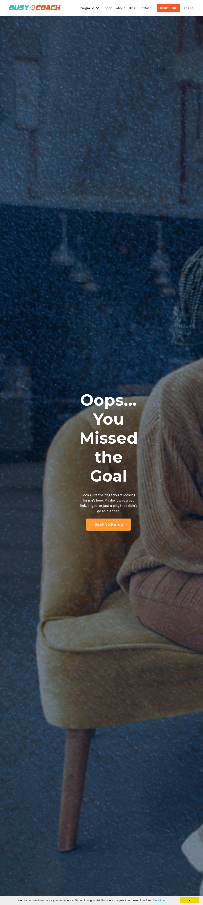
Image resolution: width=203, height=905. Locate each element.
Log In (188, 8)
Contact (145, 8)
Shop (108, 8)
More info (159, 900)
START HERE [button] (168, 8)
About (120, 8)
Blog (132, 8)
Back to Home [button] (108, 524)
